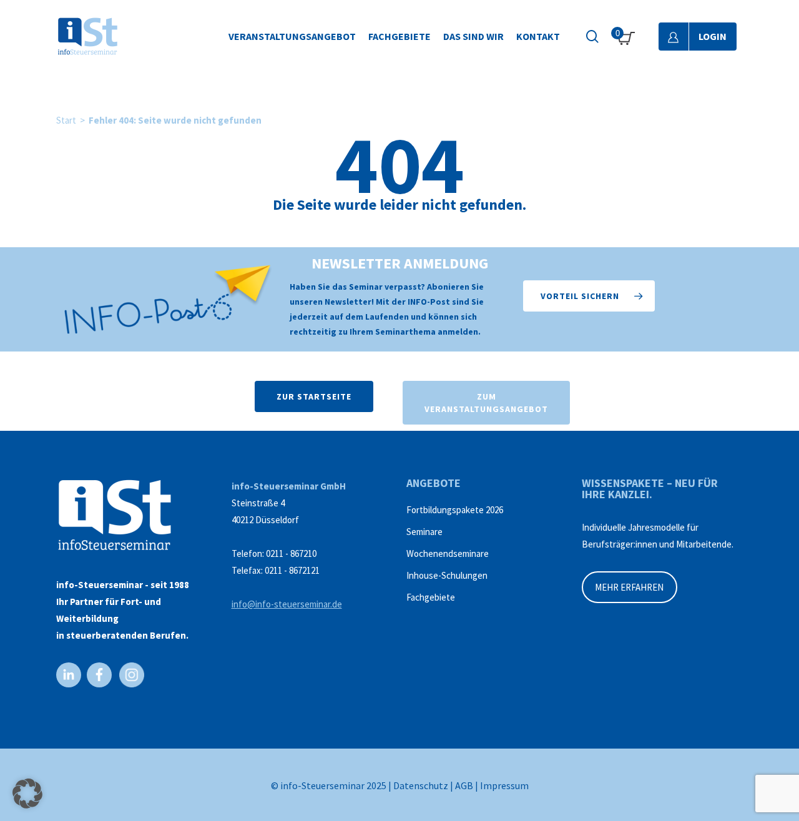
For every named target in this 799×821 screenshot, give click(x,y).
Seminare (424, 532)
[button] (589, 296)
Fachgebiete (430, 597)
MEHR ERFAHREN (629, 587)
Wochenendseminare (447, 553)
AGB (464, 785)
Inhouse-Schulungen (447, 575)
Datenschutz (420, 785)
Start (66, 120)
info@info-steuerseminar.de (287, 604)
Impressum (504, 785)
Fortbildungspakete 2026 (454, 510)
